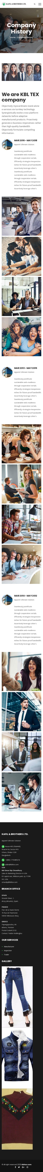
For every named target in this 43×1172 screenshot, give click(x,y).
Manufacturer (9, 946)
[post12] (21, 751)
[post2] (21, 216)
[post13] (21, 792)
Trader (6, 955)
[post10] (21, 671)
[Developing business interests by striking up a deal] (21, 296)
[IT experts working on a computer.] (21, 256)
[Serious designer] (21, 524)
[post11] (21, 711)
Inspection (8, 950)
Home (12, 37)
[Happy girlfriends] (21, 336)
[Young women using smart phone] (21, 443)
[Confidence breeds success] (21, 484)
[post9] (21, 564)
